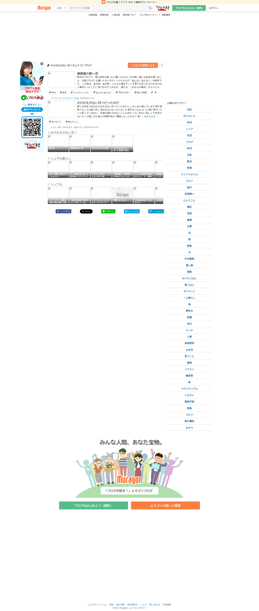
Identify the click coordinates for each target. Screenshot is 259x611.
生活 (189, 135)
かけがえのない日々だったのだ (98, 102)
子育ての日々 (124, 92)
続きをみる (153, 86)
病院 (189, 271)
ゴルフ (189, 414)
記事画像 (93, 14)
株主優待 (189, 421)
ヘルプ (144, 604)
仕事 (189, 226)
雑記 (189, 206)
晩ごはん (189, 284)
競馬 (189, 362)
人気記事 (116, 14)
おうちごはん (189, 278)
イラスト (189, 369)
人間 (189, 336)
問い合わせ (154, 604)
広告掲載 (167, 604)
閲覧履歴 (166, 14)
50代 (189, 122)
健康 (189, 219)
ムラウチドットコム (97, 604)
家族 (189, 408)
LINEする (110, 211)
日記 (189, 109)
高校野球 (189, 343)
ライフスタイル (189, 174)
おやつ (189, 427)
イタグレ (189, 395)
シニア (189, 128)
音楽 (189, 213)
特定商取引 (132, 604)
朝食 (189, 245)
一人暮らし (189, 297)
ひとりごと (189, 200)
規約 (112, 604)
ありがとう (56, 121)
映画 (189, 167)
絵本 (64, 92)
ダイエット (189, 291)
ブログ (189, 141)
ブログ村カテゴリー (148, 14)
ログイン (213, 8)
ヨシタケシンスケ (81, 92)
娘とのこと (73, 121)
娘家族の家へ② (87, 73)
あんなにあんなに (104, 92)
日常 (189, 154)
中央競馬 (189, 258)
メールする (157, 211)
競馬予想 (189, 401)
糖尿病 (189, 375)
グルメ (189, 180)
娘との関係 (142, 92)
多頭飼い (189, 193)
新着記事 (104, 14)
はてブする (133, 211)
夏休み (189, 310)
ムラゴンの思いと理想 (165, 505)
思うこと (189, 356)
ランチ (189, 330)
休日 (189, 323)
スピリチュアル (189, 388)
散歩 (189, 161)
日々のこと (189, 115)
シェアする (65, 211)
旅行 (189, 187)
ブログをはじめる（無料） (189, 8)
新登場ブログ (129, 14)
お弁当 (189, 349)
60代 (54, 92)
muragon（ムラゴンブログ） (133, 607)
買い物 (189, 265)
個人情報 (120, 604)
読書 (189, 317)
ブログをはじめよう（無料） (93, 505)
